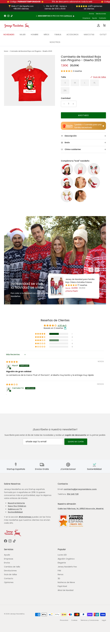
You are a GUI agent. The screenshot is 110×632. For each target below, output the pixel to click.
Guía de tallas (10, 574)
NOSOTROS (55, 42)
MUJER (22, 34)
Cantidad (65, 98)
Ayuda (94, 18)
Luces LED (62, 554)
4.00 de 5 (62, 325)
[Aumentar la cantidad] (74, 104)
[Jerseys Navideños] (17, 25)
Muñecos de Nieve (66, 582)
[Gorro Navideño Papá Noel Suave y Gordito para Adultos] (67, 169)
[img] (12, 361)
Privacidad (64, 620)
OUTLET (103, 34)
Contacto (102, 18)
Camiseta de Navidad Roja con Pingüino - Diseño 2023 (31, 51)
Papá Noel (62, 586)
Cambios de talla (12, 566)
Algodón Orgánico (66, 558)
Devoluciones (101, 14)
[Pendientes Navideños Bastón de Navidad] (80, 196)
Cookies (74, 620)
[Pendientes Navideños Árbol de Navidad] (80, 183)
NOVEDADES (8, 34)
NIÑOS (46, 34)
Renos (60, 574)
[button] (67, 71)
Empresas (86, 18)
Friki (59, 570)
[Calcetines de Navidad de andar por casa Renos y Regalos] (94, 183)
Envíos (91, 14)
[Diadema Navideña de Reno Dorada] (67, 196)
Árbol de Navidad (65, 590)
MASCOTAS (89, 34)
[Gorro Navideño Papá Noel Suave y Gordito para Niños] (67, 183)
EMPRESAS (68, 16)
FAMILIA (58, 34)
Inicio (6, 51)
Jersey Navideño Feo (67, 566)
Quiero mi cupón (76, 442)
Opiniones (8, 582)
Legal (104, 620)
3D (59, 578)
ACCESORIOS (72, 34)
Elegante (62, 562)
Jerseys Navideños (17, 614)
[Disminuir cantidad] (63, 104)
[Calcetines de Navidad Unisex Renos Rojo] (80, 169)
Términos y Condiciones (89, 620)
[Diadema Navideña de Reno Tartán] (94, 169)
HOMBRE (34, 34)
